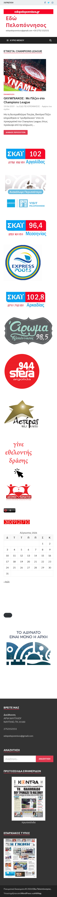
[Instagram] (52, 2)
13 (28, 555)
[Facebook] (45, 2)
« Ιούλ (7, 581)
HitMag (37, 893)
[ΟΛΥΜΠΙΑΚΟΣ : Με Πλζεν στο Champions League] (28, 76)
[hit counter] (17, 523)
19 (21, 561)
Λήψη (8, 615)
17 (7, 561)
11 (14, 555)
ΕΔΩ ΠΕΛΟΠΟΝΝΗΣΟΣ (29, 106)
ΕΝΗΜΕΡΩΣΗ (9, 94)
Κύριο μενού (17, 40)
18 (14, 561)
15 (42, 555)
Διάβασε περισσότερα (15, 132)
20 (28, 561)
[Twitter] (48, 2)
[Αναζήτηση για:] (28, 759)
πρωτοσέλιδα (29, 822)
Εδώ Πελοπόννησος (26, 22)
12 (21, 555)
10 (7, 555)
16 (49, 555)
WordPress (26, 893)
